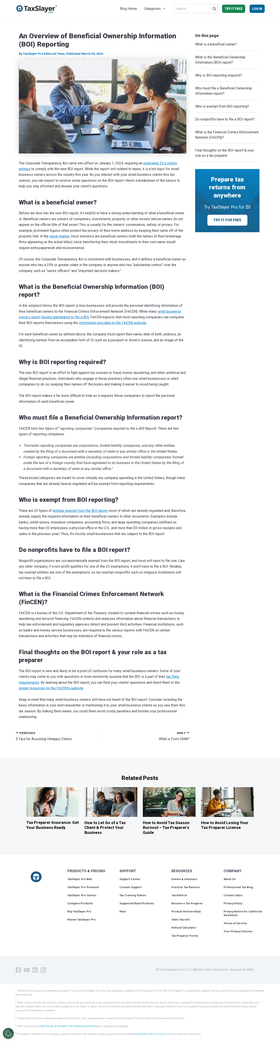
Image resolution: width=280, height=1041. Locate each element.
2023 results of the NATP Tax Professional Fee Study (69, 1026)
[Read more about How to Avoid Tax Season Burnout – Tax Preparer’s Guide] (169, 802)
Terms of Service (235, 923)
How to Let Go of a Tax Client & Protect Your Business (105, 827)
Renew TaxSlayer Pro (81, 919)
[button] (163, 8)
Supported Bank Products (136, 903)
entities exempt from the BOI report (80, 511)
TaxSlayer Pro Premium (83, 887)
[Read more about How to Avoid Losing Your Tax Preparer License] (227, 802)
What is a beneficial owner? (216, 44)
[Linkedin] (35, 970)
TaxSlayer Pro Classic (81, 895)
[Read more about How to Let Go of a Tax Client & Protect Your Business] (110, 802)
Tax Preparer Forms (185, 935)
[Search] (214, 8)
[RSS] (43, 970)
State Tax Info (181, 919)
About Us (230, 879)
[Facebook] (18, 970)
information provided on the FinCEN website (112, 323)
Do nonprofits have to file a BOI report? (225, 119)
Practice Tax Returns (186, 887)
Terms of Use (156, 1034)
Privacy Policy (233, 903)
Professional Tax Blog (238, 887)
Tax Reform (179, 895)
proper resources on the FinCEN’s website (51, 688)
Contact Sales (233, 895)
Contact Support (130, 887)
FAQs (122, 911)
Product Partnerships (186, 911)
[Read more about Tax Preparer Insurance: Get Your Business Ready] (52, 802)
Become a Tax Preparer (187, 903)
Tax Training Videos (132, 895)
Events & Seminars (184, 879)
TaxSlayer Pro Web (79, 879)
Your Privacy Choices (238, 931)
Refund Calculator (184, 927)
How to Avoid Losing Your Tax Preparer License (224, 825)
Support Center (129, 879)
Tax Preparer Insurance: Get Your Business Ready (52, 825)
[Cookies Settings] (8, 1033)
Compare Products (80, 903)
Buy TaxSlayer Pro (79, 911)
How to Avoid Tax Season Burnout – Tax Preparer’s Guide (166, 827)
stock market (59, 236)
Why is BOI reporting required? (219, 75)
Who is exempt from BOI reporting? (223, 106)
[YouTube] (27, 970)
